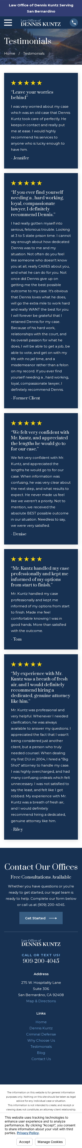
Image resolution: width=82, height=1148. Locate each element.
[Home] (41, 22)
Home (41, 1022)
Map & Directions (41, 1001)
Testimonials (41, 1046)
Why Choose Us (41, 1040)
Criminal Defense (41, 1034)
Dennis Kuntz (41, 1028)
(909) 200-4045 (51, 905)
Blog (41, 1053)
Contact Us (41, 1059)
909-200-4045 (41, 961)
